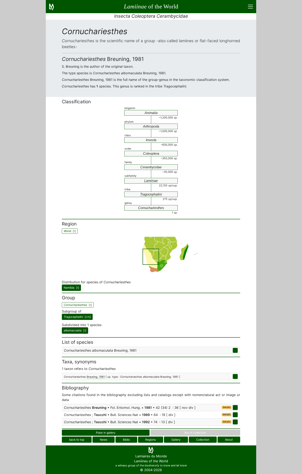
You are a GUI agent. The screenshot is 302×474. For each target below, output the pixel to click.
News (103, 439)
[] (77, 316)
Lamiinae (151, 180)
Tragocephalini (151, 194)
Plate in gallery (105, 432)
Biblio (126, 439)
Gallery (176, 439)
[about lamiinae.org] (54, 6)
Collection (202, 439)
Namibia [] (71, 287)
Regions (150, 439)
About (229, 439)
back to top (76, 439)
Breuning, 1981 (96, 376)
